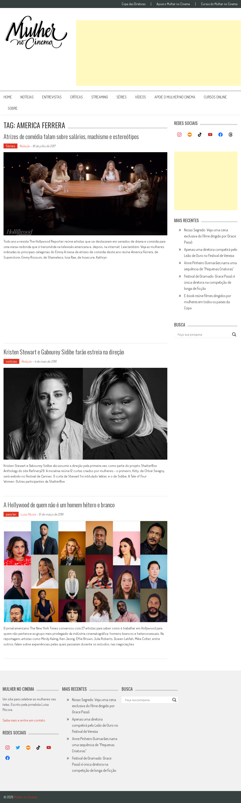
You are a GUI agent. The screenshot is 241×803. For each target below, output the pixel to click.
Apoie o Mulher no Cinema (173, 4)
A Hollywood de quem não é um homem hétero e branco (59, 504)
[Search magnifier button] (234, 334)
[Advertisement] (158, 53)
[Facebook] (220, 135)
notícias (27, 97)
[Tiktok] (200, 135)
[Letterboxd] (190, 135)
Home (8, 97)
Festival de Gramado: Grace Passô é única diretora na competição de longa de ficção (209, 282)
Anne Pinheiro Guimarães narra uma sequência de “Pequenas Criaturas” (94, 744)
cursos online (215, 97)
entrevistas (52, 97)
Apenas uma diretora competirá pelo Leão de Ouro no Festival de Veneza (95, 725)
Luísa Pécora (28, 514)
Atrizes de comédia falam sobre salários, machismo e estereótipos (71, 136)
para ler (11, 514)
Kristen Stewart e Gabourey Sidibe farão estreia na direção (64, 351)
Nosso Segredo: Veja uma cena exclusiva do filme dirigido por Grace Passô (210, 236)
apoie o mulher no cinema (174, 97)
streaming (99, 97)
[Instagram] (179, 135)
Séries (10, 146)
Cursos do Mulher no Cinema (219, 4)
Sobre (13, 108)
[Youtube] (210, 135)
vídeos (140, 97)
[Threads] (230, 135)
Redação (24, 146)
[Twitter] (18, 748)
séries (121, 97)
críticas (76, 97)
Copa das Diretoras (133, 4)
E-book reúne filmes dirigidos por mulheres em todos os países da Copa (207, 301)
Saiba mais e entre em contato (24, 720)
